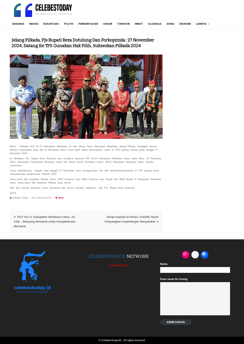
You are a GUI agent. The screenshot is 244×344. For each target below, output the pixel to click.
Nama (163, 264)
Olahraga (155, 23)
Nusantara (51, 23)
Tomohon (123, 23)
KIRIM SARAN (176, 322)
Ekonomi (185, 23)
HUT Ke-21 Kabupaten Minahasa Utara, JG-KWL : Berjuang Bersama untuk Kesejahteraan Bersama (45, 221)
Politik (68, 23)
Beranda (18, 23)
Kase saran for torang (174, 279)
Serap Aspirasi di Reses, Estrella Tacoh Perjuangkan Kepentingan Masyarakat (132, 219)
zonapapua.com (118, 265)
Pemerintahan (88, 23)
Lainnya (201, 23)
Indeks (33, 23)
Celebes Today (20, 197)
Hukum (107, 23)
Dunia (170, 23)
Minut (139, 23)
